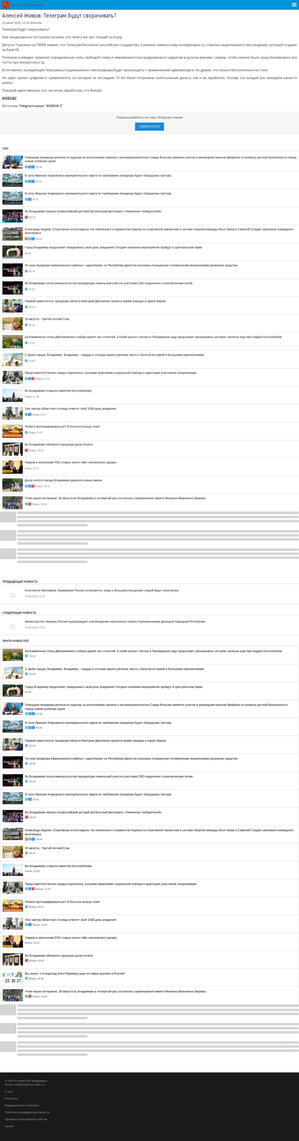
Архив (9, 1126)
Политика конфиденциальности (27, 1112)
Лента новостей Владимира (24, 1133)
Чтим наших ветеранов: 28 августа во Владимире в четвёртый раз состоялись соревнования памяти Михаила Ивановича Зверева (115, 498)
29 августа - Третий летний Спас (47, 319)
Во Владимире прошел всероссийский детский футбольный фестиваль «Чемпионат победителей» (93, 211)
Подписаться (149, 126)
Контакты (11, 1098)
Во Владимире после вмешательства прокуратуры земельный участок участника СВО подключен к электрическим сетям (108, 283)
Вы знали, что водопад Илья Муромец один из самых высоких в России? (75, 973)
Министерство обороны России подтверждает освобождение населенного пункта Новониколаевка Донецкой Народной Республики (115, 621)
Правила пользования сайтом (26, 1119)
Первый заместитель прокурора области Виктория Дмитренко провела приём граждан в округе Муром (95, 301)
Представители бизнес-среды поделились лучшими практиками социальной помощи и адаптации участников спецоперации (110, 372)
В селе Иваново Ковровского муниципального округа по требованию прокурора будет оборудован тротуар (98, 175)
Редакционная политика (22, 1105)
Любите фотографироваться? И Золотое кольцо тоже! (62, 426)
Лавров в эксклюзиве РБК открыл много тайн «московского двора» (71, 462)
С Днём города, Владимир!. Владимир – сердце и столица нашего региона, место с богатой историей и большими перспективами (114, 354)
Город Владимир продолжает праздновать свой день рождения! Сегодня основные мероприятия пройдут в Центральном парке (113, 247)
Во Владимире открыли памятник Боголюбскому (58, 390)
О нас (9, 1091)
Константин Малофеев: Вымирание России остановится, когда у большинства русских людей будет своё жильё (102, 590)
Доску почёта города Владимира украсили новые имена (63, 480)
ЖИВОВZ (9, 98)
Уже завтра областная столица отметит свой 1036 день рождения (70, 408)
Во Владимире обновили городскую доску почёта (59, 444)
